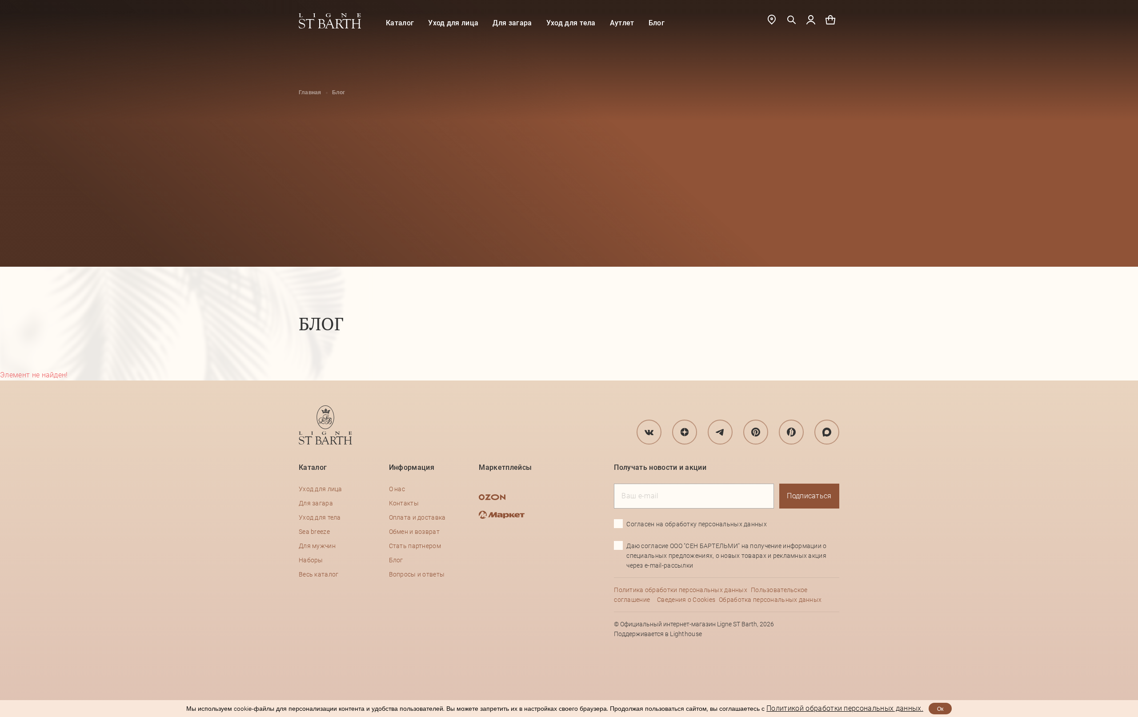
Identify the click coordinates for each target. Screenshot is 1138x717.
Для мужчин (317, 545)
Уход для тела (571, 23)
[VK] (649, 432)
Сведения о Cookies (686, 599)
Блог (657, 23)
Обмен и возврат (414, 531)
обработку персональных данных (716, 524)
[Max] (826, 432)
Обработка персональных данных (770, 599)
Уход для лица (453, 23)
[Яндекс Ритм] (791, 432)
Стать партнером (415, 545)
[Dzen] (684, 432)
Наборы (311, 560)
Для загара (512, 23)
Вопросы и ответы (417, 574)
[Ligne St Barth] (330, 20)
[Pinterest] (755, 432)
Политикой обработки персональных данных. (844, 708)
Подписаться (809, 496)
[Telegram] (720, 432)
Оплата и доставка (417, 517)
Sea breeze (314, 531)
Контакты (404, 503)
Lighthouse (686, 633)
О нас (397, 489)
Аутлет (622, 23)
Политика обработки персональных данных (680, 589)
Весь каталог (318, 574)
